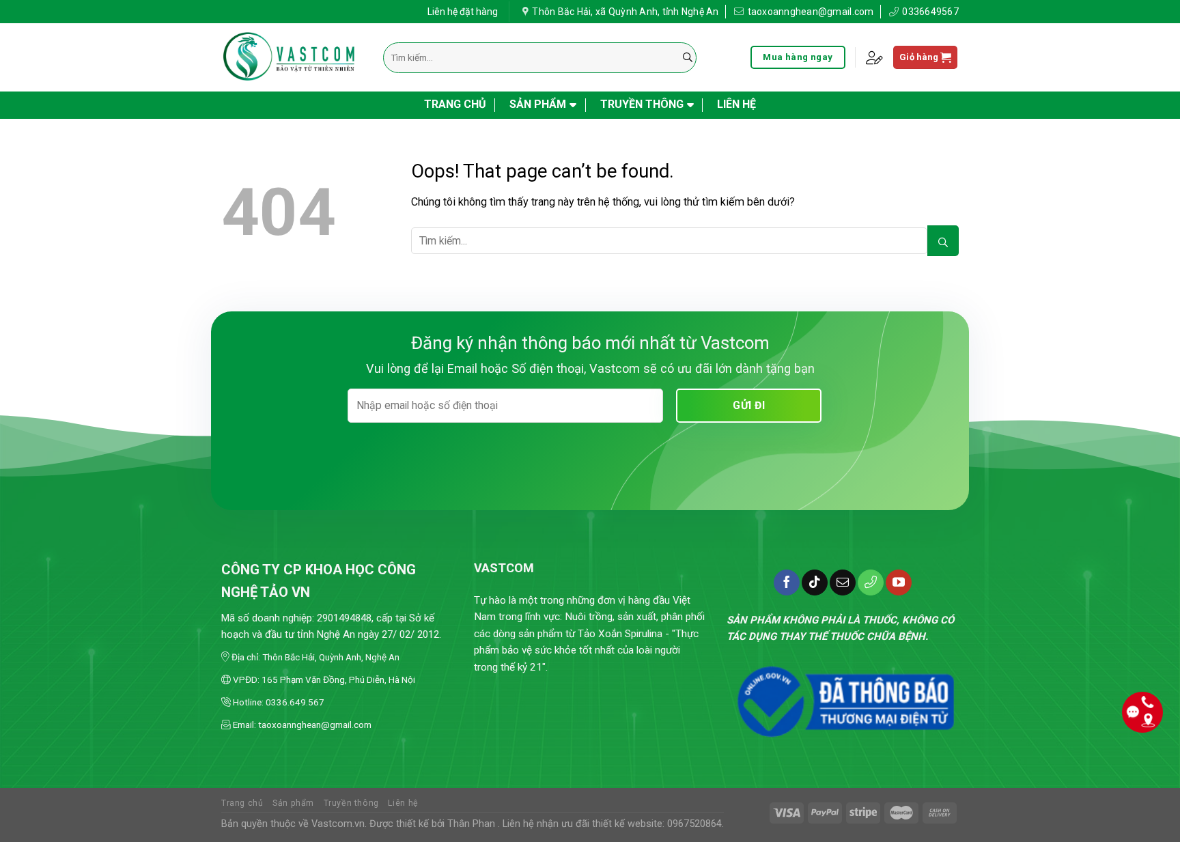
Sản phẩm (537, 104)
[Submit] (687, 57)
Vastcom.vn (338, 824)
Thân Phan (471, 824)
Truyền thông (642, 104)
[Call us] (871, 582)
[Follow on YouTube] (899, 582)
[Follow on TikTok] (815, 582)
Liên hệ (736, 104)
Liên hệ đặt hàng (462, 11)
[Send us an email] (843, 582)
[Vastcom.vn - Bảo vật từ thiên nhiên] (292, 57)
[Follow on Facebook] (787, 582)
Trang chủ (455, 104)
